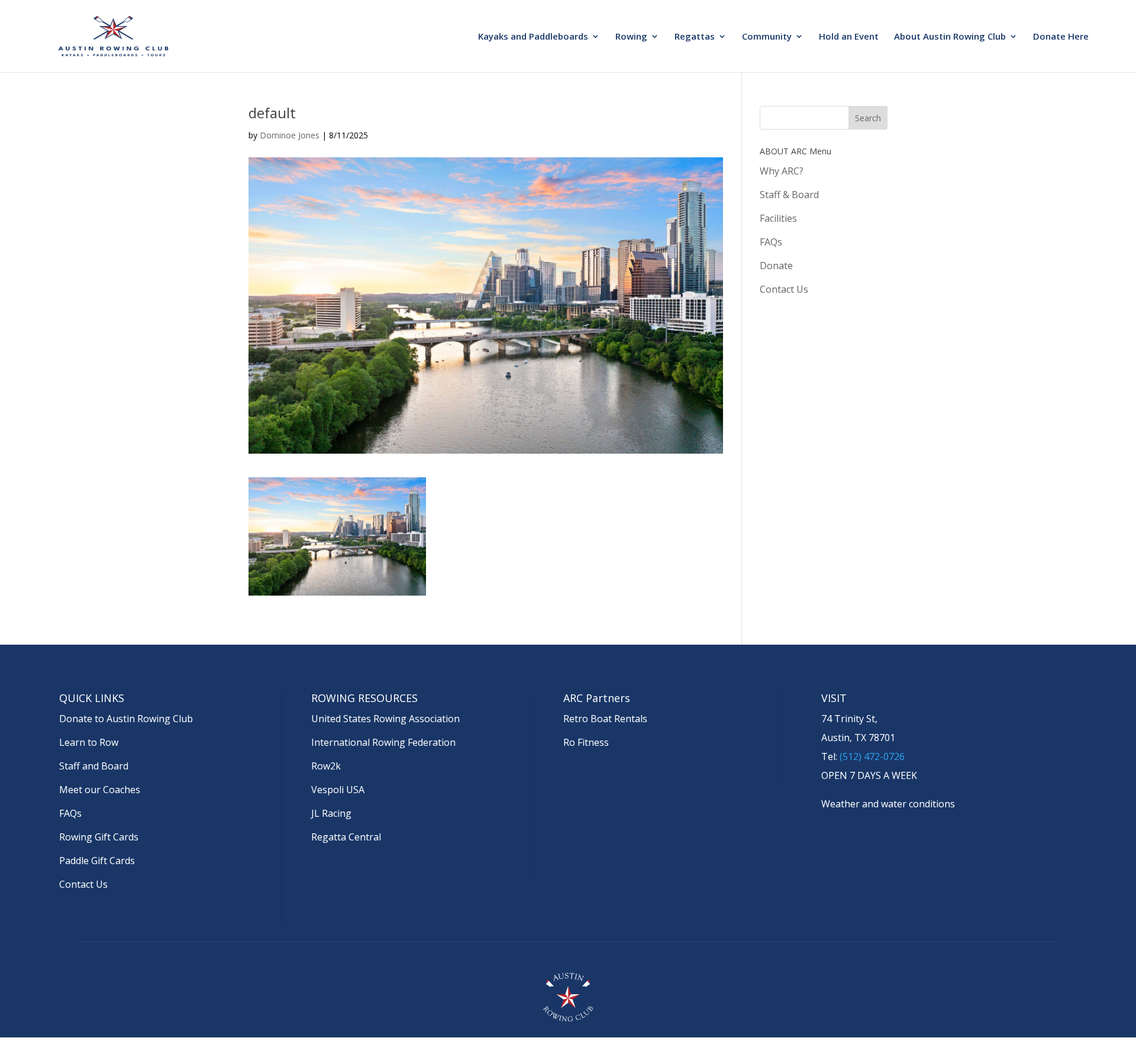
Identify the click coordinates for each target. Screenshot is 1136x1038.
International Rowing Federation (383, 742)
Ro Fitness (586, 742)
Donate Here (1061, 37)
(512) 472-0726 (872, 756)
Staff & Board (789, 194)
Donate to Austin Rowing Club (126, 718)
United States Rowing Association (385, 718)
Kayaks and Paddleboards (533, 37)
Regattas (694, 37)
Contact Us (784, 289)
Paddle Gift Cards (97, 860)
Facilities (778, 218)
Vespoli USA (337, 789)
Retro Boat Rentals (605, 718)
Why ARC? (781, 170)
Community (767, 37)
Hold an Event (849, 37)
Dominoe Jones (290, 135)
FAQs (771, 241)
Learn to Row (88, 742)
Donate (776, 265)
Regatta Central (346, 836)
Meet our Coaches (99, 789)
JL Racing (331, 813)
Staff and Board (93, 765)
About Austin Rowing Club (950, 37)
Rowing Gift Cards (98, 836)
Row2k (326, 765)
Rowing (631, 37)
